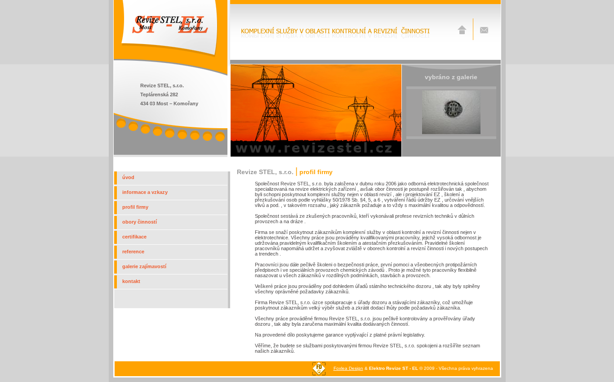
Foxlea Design (348, 368)
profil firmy (135, 207)
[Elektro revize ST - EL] (169, 56)
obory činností (139, 222)
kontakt (131, 281)
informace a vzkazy (145, 192)
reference (133, 251)
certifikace (134, 236)
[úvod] (462, 32)
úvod (128, 177)
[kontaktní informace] (484, 32)
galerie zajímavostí (144, 266)
